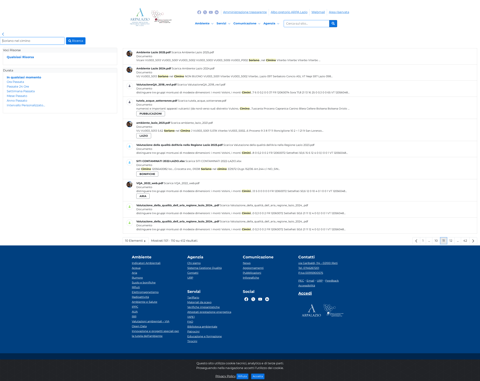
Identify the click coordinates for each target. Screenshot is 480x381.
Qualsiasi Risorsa (20, 57)
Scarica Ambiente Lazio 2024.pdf (193, 68)
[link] (3, 34)
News (246, 263)
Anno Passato (17, 100)
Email (310, 280)
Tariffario (193, 297)
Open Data (139, 326)
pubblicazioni (151, 113)
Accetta (259, 376)
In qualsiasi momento (24, 77)
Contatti (192, 272)
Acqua (136, 268)
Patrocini (193, 331)
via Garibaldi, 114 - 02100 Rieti (318, 263)
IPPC (135, 306)
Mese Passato (17, 96)
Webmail (318, 12)
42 (466, 241)
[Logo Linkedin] (216, 12)
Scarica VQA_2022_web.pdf (182, 183)
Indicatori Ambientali (146, 263)
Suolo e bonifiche (144, 282)
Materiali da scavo (199, 302)
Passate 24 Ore (18, 86)
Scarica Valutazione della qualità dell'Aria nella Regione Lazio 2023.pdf (268, 145)
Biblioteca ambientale (202, 326)
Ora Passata (15, 82)
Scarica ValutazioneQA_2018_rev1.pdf (201, 84)
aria (143, 196)
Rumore (137, 277)
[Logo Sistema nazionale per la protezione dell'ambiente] (161, 17)
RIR (134, 316)
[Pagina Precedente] (416, 240)
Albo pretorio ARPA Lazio (289, 12)
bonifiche (147, 174)
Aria (134, 272)
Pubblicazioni (252, 272)
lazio (144, 135)
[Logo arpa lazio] (140, 17)
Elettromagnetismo (145, 292)
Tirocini (192, 341)
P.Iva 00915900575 (310, 272)
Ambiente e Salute (144, 302)
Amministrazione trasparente (245, 12)
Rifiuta (243, 376)
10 (437, 241)
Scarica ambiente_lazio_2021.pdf (192, 122)
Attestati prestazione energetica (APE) (209, 314)
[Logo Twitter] (205, 12)
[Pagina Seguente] (473, 240)
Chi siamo (194, 263)
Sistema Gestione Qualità (204, 268)
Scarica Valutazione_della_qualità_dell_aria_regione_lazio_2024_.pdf (264, 205)
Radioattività (140, 297)
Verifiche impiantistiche (203, 307)
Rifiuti (136, 287)
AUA (135, 311)
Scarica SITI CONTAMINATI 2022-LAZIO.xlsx (213, 161)
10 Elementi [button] (137, 241)
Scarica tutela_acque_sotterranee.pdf (202, 100)
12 (452, 241)
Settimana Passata (21, 91)
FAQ (190, 321)
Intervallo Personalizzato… (26, 105)
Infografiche (251, 277)
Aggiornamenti (253, 268)
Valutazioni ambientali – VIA (150, 321)
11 (444, 241)
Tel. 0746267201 (308, 268)
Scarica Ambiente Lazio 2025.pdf (192, 52)
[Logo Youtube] (210, 12)
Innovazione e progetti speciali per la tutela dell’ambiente (155, 333)
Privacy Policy (225, 376)
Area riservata (339, 12)
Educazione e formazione (204, 336)
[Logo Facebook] (199, 12)
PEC (301, 280)
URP (190, 277)
